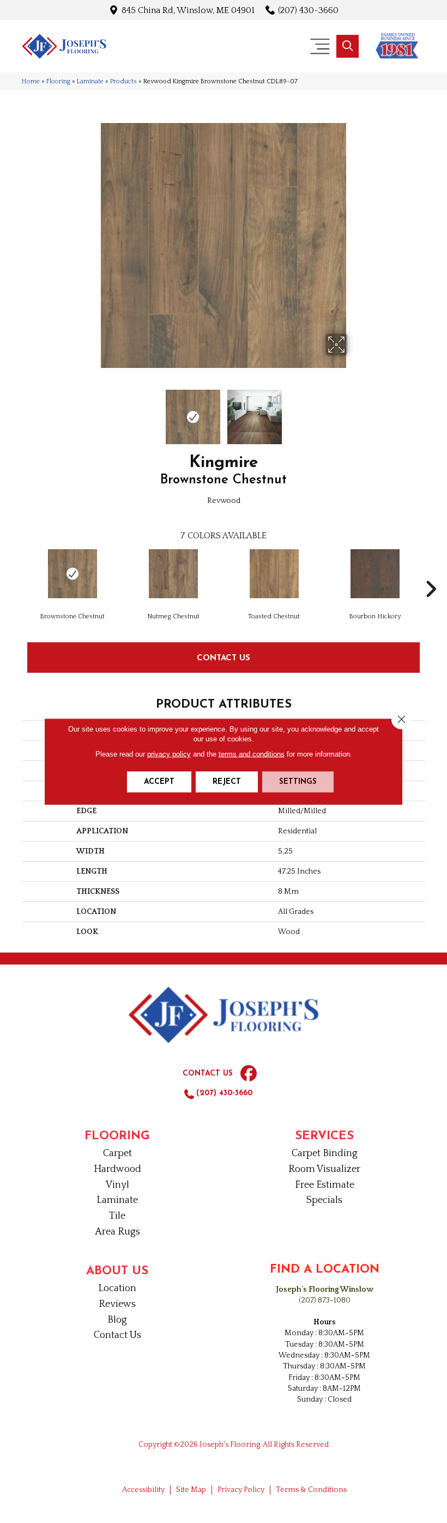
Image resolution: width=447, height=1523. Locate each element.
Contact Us (223, 657)
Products (123, 81)
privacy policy (169, 754)
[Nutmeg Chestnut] (173, 573)
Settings (298, 782)
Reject (227, 782)
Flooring (58, 81)
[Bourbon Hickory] (374, 573)
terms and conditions (252, 754)
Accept (159, 782)
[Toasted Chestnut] (274, 573)
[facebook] (248, 1074)
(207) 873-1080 (325, 1300)
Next (354, 411)
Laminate (90, 81)
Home (31, 81)
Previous (92, 411)
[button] (347, 46)
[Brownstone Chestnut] (72, 573)
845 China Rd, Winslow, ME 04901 (188, 10)
